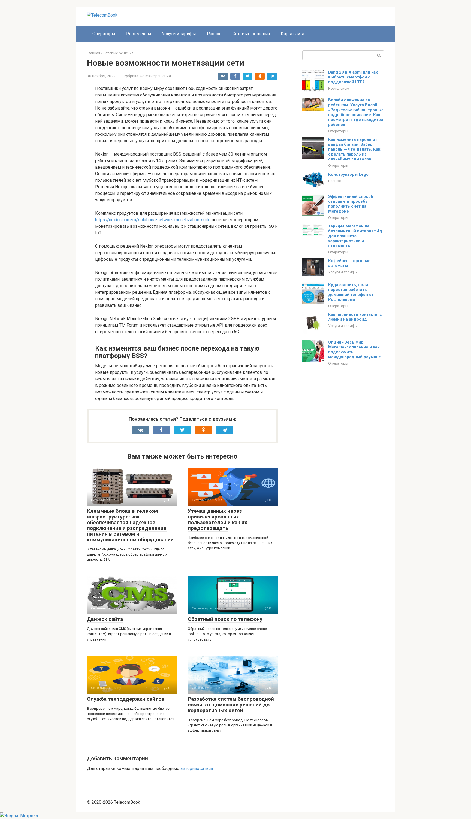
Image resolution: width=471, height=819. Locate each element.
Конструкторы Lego (348, 174)
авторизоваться (196, 768)
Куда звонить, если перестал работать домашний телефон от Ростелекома (351, 292)
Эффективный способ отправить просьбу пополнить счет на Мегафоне (350, 204)
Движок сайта (105, 619)
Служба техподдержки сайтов (125, 699)
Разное (214, 33)
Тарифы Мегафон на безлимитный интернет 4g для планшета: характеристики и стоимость (355, 236)
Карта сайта (292, 33)
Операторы (103, 33)
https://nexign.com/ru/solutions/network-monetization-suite (152, 219)
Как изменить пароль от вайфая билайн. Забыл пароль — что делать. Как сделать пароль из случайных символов (354, 149)
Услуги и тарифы (179, 33)
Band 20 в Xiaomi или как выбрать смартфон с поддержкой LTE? (353, 77)
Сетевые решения (251, 33)
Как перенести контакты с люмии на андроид (355, 317)
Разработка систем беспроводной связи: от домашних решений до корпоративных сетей (231, 705)
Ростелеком (138, 33)
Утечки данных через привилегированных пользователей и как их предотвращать (217, 519)
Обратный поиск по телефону (225, 619)
